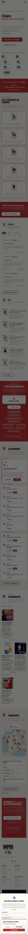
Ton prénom (4, 912)
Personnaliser (8, 927)
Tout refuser (19, 927)
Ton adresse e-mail (6, 917)
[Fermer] (26, 896)
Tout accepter (14, 930)
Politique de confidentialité (9, 923)
